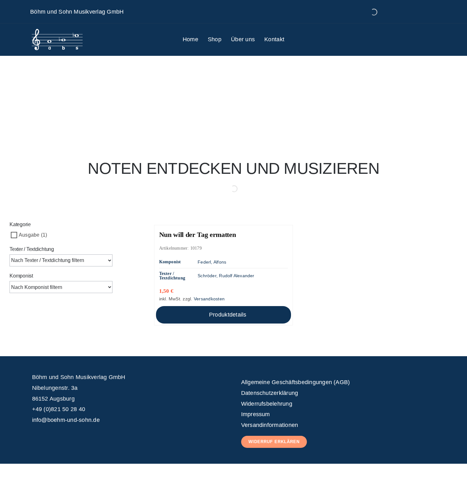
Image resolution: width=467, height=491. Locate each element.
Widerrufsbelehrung (266, 404)
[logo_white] (57, 31)
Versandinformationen (269, 425)
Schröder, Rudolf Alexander (226, 275)
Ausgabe (29, 235)
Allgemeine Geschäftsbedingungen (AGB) (295, 382)
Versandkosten (209, 298)
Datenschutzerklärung (269, 393)
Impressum (255, 414)
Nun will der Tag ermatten (197, 235)
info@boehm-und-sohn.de (66, 420)
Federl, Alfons (212, 262)
